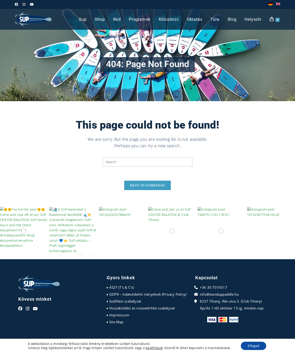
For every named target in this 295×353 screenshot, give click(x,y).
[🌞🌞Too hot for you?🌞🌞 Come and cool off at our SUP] (24, 231)
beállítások (154, 348)
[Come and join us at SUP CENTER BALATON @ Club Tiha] (172, 231)
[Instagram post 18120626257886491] (123, 231)
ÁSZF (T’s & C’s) (121, 287)
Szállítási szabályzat (125, 301)
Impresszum (119, 315)
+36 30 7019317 (213, 287)
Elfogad (253, 346)
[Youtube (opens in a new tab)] (32, 4)
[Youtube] (35, 309)
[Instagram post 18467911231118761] (221, 231)
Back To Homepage (147, 185)
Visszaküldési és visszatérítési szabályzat (142, 308)
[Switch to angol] (278, 4)
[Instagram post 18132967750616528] (271, 231)
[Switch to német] (270, 4)
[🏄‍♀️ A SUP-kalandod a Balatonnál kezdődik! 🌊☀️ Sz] (73, 231)
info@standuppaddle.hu (219, 294)
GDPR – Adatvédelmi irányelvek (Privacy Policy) (147, 294)
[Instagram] (28, 309)
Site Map (116, 322)
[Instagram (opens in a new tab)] (24, 4)
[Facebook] (20, 309)
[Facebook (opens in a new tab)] (17, 4)
